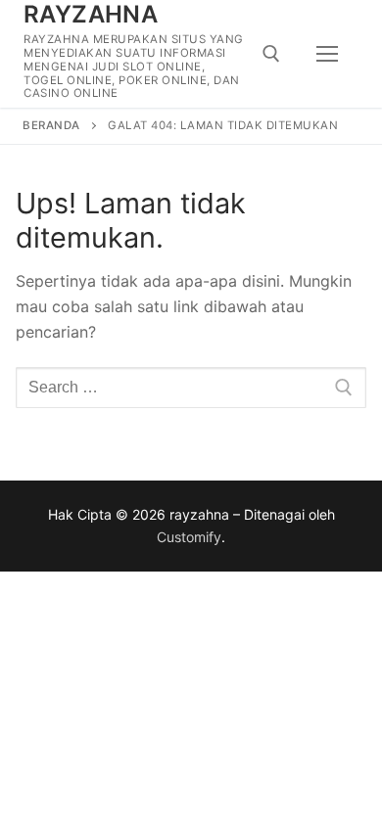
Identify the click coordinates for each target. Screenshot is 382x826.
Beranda (51, 125)
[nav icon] (327, 53)
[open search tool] (271, 54)
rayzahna (91, 14)
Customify (189, 536)
